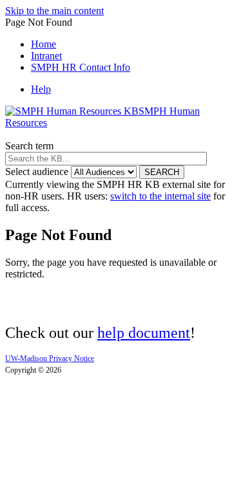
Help (41, 89)
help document (143, 332)
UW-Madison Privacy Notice (49, 358)
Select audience (36, 171)
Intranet (46, 55)
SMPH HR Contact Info (80, 67)
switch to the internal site (160, 196)
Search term (29, 145)
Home (43, 44)
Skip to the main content (54, 10)
